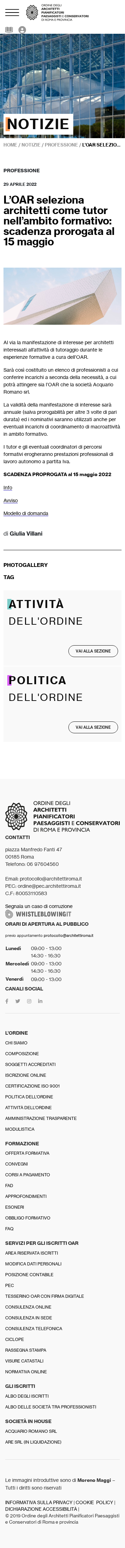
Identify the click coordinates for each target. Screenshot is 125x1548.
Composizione (22, 1053)
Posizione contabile (29, 1274)
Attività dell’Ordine (28, 1107)
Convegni (16, 1164)
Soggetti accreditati (30, 1064)
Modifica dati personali (33, 1263)
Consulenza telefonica (33, 1328)
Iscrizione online (25, 1075)
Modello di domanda (25, 513)
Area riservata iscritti (31, 1253)
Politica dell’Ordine (29, 1096)
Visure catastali (24, 1361)
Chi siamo (16, 1042)
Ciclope (14, 1339)
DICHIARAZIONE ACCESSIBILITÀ (41, 1509)
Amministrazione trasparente (41, 1118)
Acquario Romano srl (31, 1431)
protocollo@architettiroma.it (68, 935)
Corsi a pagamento (27, 1174)
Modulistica (19, 1129)
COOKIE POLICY (94, 1502)
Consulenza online (28, 1307)
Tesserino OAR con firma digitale (44, 1296)
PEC (9, 1285)
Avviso (10, 500)
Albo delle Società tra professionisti (50, 1406)
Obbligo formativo (27, 1218)
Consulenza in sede (28, 1317)
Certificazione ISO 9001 (32, 1086)
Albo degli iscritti (27, 1396)
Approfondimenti (26, 1196)
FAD (9, 1185)
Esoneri (14, 1207)
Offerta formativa (27, 1153)
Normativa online (26, 1371)
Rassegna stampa (25, 1350)
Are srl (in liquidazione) (33, 1442)
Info (7, 487)
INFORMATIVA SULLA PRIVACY (39, 1502)
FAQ (9, 1228)
